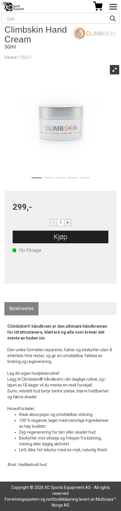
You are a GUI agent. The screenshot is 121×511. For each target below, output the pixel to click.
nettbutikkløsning (62, 499)
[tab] (21, 308)
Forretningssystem (22, 499)
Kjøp (60, 237)
